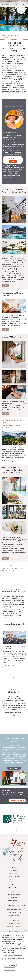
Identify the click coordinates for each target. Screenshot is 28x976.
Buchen (13, 161)
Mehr (5, 285)
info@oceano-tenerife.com (14, 927)
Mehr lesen (8, 666)
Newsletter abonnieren (17, 800)
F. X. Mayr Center (19, 1)
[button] (23, 642)
